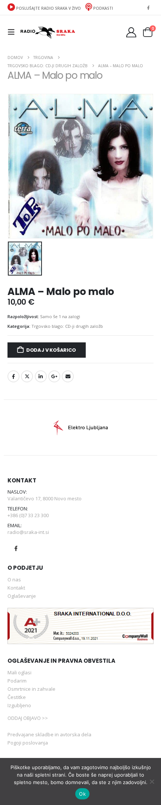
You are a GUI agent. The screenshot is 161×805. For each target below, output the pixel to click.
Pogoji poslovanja (27, 742)
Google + (54, 376)
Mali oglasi (19, 672)
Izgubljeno (19, 705)
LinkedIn (41, 376)
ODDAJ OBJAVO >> (27, 718)
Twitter (27, 376)
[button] (13, 32)
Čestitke (16, 697)
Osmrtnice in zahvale (31, 689)
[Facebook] (148, 7)
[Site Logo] (47, 31)
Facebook (13, 376)
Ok (82, 794)
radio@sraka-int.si (28, 532)
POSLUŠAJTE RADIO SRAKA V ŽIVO (48, 8)
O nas (14, 579)
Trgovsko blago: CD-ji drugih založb (67, 326)
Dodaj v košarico (51, 350)
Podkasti (102, 8)
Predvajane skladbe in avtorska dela (49, 734)
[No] (151, 781)
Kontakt (16, 587)
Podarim (17, 680)
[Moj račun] (131, 32)
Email (68, 376)
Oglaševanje (21, 596)
